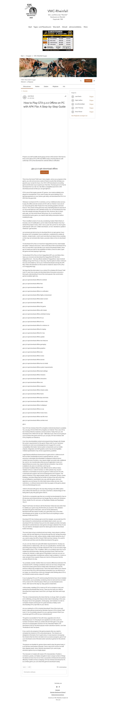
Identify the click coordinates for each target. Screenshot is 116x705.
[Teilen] (65, 96)
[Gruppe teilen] (94, 81)
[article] (44, 364)
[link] (27, 86)
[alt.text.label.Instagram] (57, 645)
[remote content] (44, 111)
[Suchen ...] (81, 80)
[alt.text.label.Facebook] (59, 645)
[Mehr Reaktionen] (29, 625)
